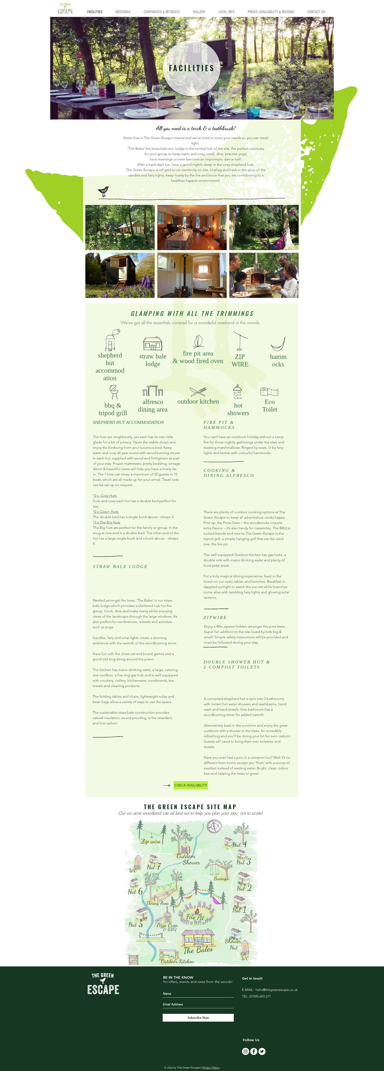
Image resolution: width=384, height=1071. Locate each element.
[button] (120, 227)
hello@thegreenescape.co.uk (277, 990)
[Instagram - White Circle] (245, 1051)
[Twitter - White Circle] (262, 1051)
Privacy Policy (211, 1067)
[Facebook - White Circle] (253, 1051)
